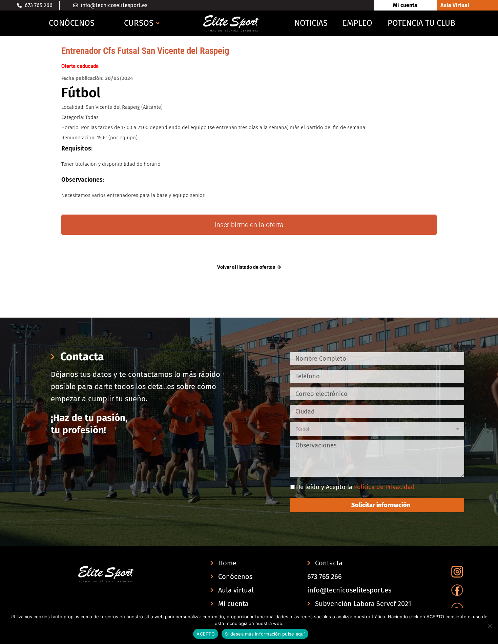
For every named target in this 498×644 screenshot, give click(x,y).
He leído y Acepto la (355, 487)
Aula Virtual (454, 5)
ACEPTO (205, 634)
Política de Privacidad (384, 487)
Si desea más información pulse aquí (265, 634)
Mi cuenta (405, 5)
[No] (489, 626)
